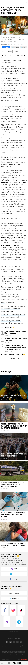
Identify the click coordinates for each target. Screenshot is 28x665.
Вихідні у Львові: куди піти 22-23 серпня (13, 396)
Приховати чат (14, 358)
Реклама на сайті (14, 636)
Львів (3, 303)
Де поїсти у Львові (13, 3)
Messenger (15, 579)
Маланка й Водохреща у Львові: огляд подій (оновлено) (13, 316)
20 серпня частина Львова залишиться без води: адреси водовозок (12, 484)
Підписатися (15, 598)
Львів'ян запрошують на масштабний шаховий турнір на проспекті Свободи (15, 347)
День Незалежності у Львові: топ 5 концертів (14, 455)
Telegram (15, 574)
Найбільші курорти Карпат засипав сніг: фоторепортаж (12, 321)
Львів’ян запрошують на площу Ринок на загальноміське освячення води (13, 308)
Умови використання (13, 631)
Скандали (3, 3)
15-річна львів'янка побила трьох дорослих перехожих (13, 544)
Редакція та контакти (14, 633)
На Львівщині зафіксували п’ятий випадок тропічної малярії (13, 515)
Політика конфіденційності (14, 638)
